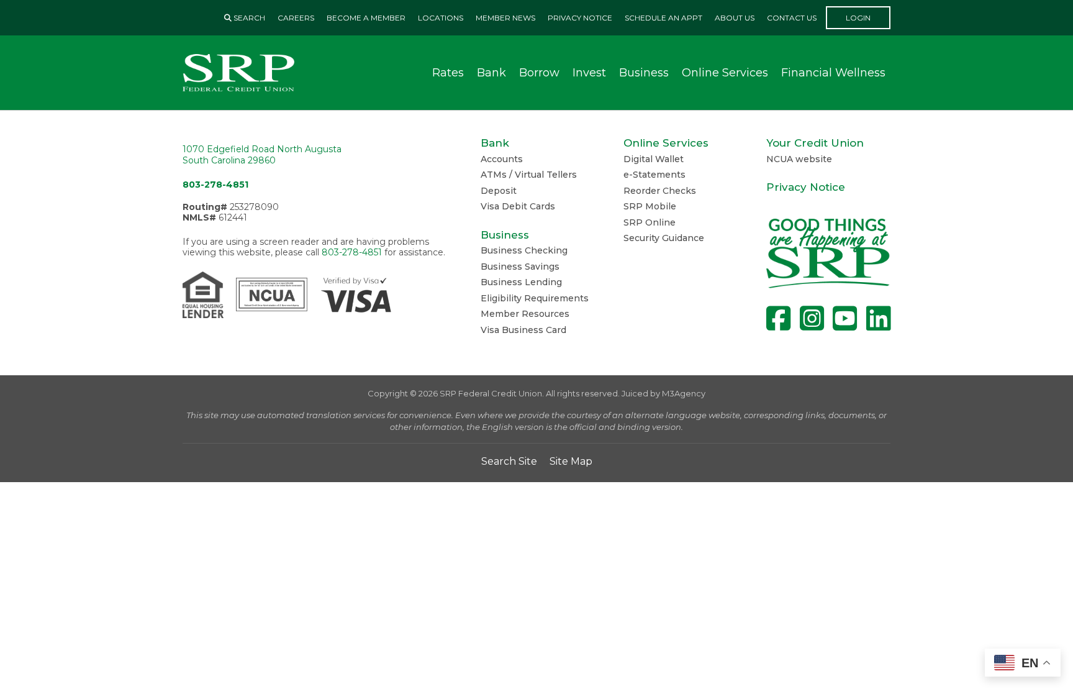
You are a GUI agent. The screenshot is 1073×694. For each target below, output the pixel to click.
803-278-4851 (215, 184)
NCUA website (799, 159)
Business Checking (524, 250)
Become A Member (366, 17)
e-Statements (654, 174)
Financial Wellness (833, 73)
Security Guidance (663, 238)
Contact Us (792, 17)
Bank (491, 73)
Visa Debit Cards (518, 206)
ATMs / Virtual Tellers (529, 174)
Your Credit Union (815, 143)
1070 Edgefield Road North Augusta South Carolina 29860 (262, 155)
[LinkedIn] (878, 318)
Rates (448, 73)
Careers (296, 17)
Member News (505, 17)
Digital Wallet (653, 159)
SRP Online (649, 222)
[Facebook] (778, 318)
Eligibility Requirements (535, 298)
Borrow (539, 73)
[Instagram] (812, 318)
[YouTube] (845, 318)
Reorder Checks (659, 190)
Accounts (502, 159)
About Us (734, 17)
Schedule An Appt (663, 17)
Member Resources (525, 313)
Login (858, 17)
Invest (589, 73)
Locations (440, 17)
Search (248, 17)
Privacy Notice (580, 17)
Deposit (499, 190)
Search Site (509, 461)
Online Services (725, 73)
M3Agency (683, 393)
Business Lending (521, 282)
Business (644, 73)
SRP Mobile (649, 206)
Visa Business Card (523, 330)
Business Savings (520, 266)
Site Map (571, 461)
